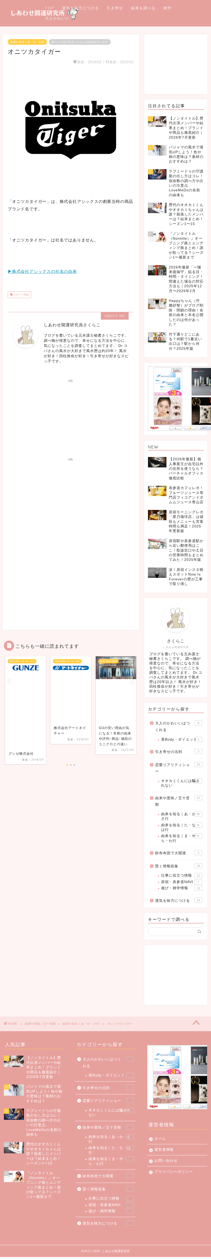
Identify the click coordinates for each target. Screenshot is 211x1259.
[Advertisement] (70, 417)
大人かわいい (57, 18)
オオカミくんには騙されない (180, 783)
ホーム (160, 1138)
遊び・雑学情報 (180, 888)
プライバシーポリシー (173, 1172)
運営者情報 (164, 1150)
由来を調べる (143, 8)
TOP (49, 8)
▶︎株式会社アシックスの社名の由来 (42, 271)
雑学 (167, 8)
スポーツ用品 (21, 294)
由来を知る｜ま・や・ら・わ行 (180, 838)
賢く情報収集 (177, 866)
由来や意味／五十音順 (177, 801)
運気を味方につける (80, 8)
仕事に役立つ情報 (180, 875)
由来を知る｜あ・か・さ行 (27, 41)
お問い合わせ (166, 1161)
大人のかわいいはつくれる (177, 726)
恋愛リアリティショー (177, 768)
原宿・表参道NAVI (180, 882)
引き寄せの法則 (177, 752)
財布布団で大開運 (177, 853)
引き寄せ (115, 8)
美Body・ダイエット (180, 739)
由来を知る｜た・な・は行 (180, 827)
